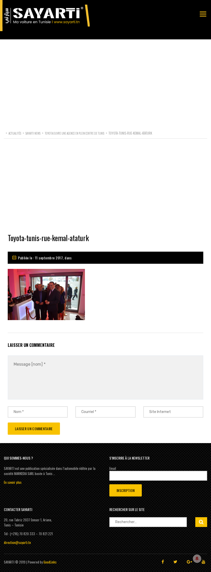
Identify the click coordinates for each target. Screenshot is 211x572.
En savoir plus (13, 482)
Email (112, 468)
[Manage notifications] (197, 559)
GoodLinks (50, 562)
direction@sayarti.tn (17, 542)
